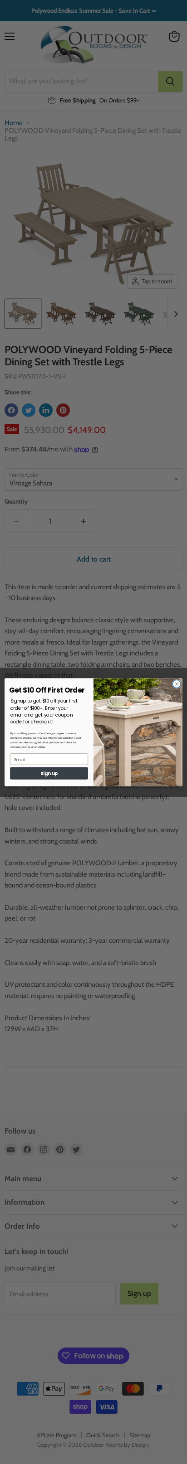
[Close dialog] (176, 684)
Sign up (49, 773)
